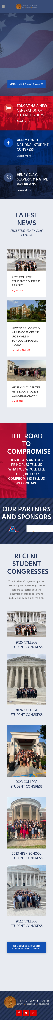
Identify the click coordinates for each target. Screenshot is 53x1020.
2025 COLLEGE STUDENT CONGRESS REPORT (26, 281)
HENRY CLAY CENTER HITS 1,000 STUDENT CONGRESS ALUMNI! (26, 391)
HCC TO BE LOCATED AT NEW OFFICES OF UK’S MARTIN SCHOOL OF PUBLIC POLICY (26, 336)
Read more (23, 121)
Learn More (24, 190)
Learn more (24, 155)
